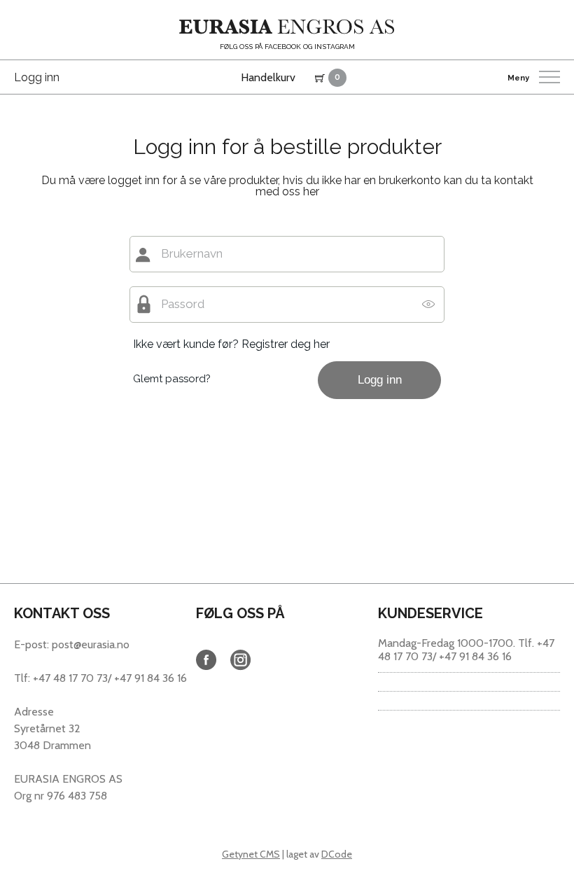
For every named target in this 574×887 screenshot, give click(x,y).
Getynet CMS (251, 854)
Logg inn (36, 77)
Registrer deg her (285, 344)
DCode (336, 854)
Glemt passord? (172, 378)
